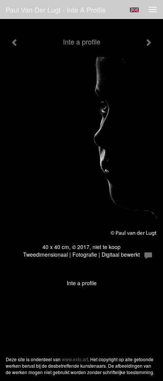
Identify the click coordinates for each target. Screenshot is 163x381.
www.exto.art (75, 359)
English (134, 10)
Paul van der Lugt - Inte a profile (56, 9)
